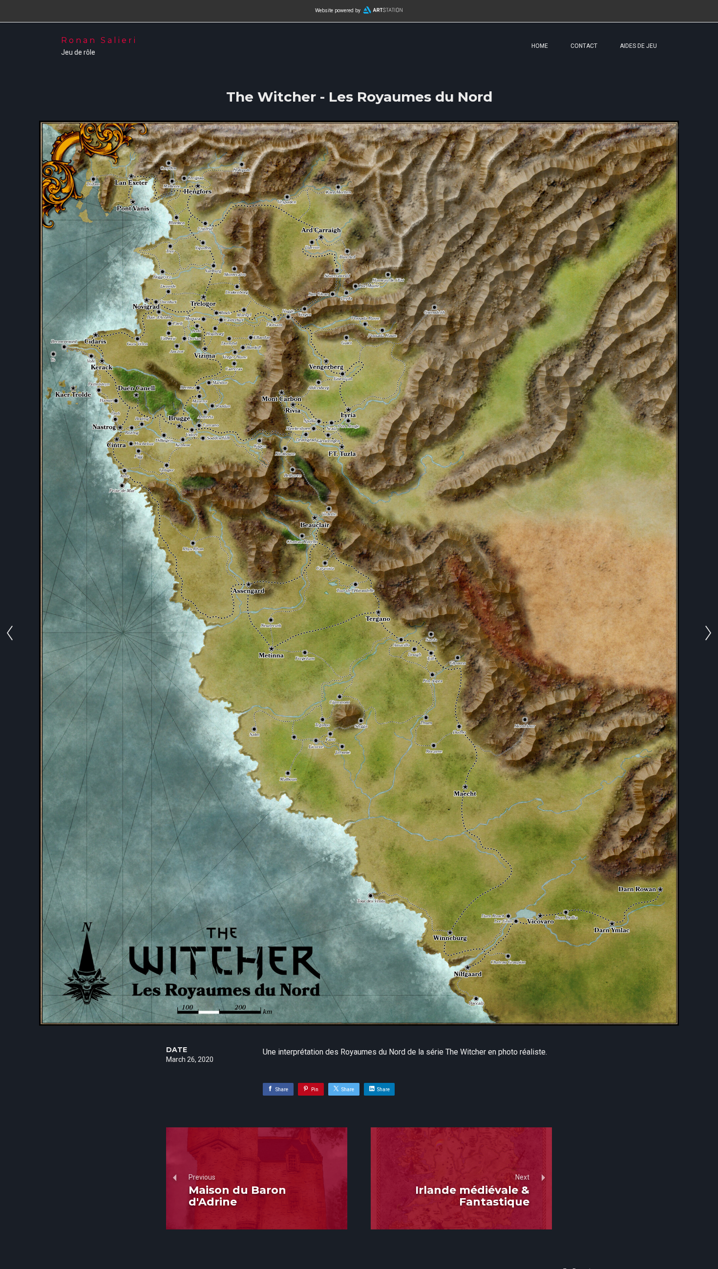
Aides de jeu (638, 45)
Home (539, 45)
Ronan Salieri (99, 40)
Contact (583, 45)
